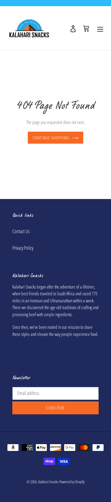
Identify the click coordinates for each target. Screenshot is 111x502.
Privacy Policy (22, 248)
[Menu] (100, 28)
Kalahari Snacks (48, 481)
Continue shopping (51, 138)
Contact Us (21, 231)
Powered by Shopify (71, 481)
